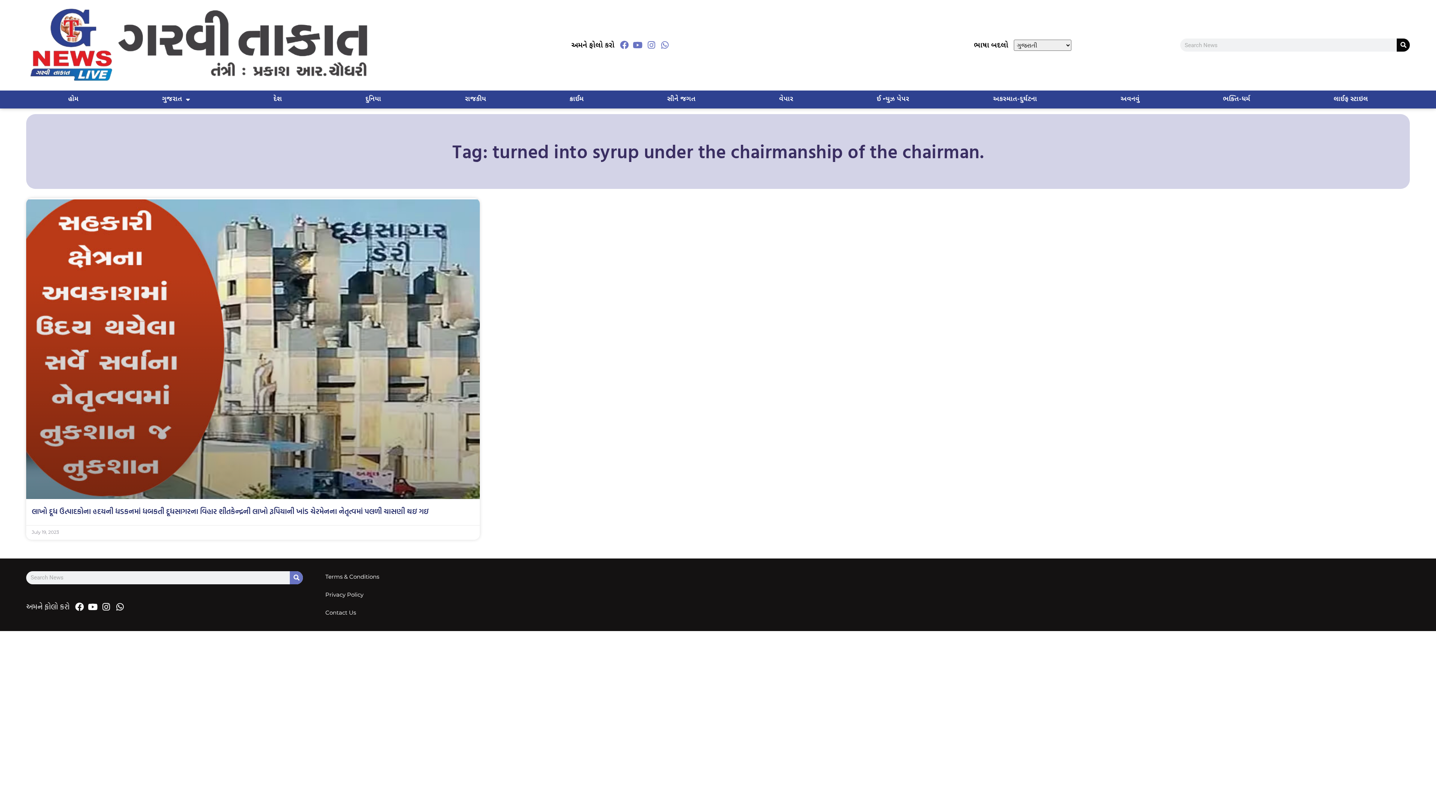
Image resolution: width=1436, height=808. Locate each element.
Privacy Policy (344, 594)
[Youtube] (638, 45)
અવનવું (1129, 99)
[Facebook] (624, 45)
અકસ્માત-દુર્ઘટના (1015, 99)
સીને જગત (681, 99)
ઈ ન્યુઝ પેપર (893, 99)
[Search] (1403, 45)
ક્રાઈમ (577, 99)
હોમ (73, 99)
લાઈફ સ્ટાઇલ (1351, 99)
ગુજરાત (172, 99)
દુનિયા (373, 99)
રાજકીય (475, 99)
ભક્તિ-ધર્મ (1236, 99)
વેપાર (786, 99)
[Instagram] (651, 45)
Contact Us (340, 612)
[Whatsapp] (665, 45)
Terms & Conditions (352, 576)
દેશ (277, 99)
